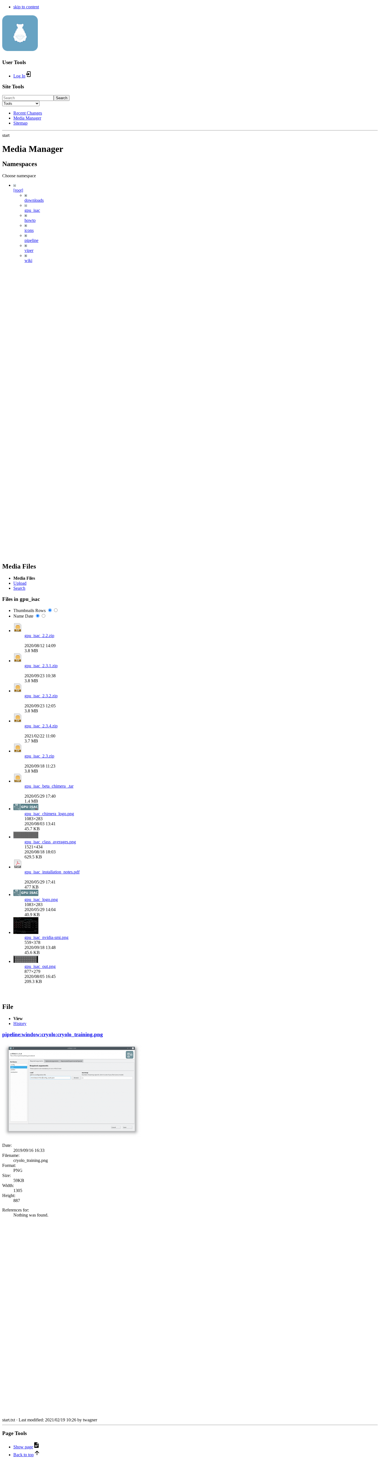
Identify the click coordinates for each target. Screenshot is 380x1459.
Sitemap (20, 123)
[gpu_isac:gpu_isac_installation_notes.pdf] (17, 867)
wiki (28, 260)
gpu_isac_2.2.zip (39, 635)
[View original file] (71, 1135)
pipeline (31, 240)
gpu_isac (32, 210)
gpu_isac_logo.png (41, 899)
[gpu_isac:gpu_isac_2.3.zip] (17, 751)
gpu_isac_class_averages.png (50, 841)
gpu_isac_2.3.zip (39, 756)
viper (28, 250)
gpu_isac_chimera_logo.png (49, 813)
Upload (19, 583)
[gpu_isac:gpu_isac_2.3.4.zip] (17, 720)
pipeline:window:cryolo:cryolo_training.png (52, 1034)
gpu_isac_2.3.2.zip (41, 695)
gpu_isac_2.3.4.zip (41, 726)
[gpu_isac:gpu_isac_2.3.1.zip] (17, 660)
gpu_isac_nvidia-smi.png (46, 937)
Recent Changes (27, 113)
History (19, 1023)
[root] (18, 190)
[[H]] (20, 48)
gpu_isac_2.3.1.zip (41, 665)
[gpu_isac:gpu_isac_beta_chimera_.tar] (17, 781)
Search (61, 98)
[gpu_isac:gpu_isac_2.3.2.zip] (17, 690)
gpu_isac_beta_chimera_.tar (48, 786)
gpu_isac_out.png (40, 966)
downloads (34, 200)
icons (29, 230)
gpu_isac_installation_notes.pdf (52, 872)
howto (30, 220)
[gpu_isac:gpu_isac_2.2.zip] (17, 630)
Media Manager (27, 118)
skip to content (26, 6)
